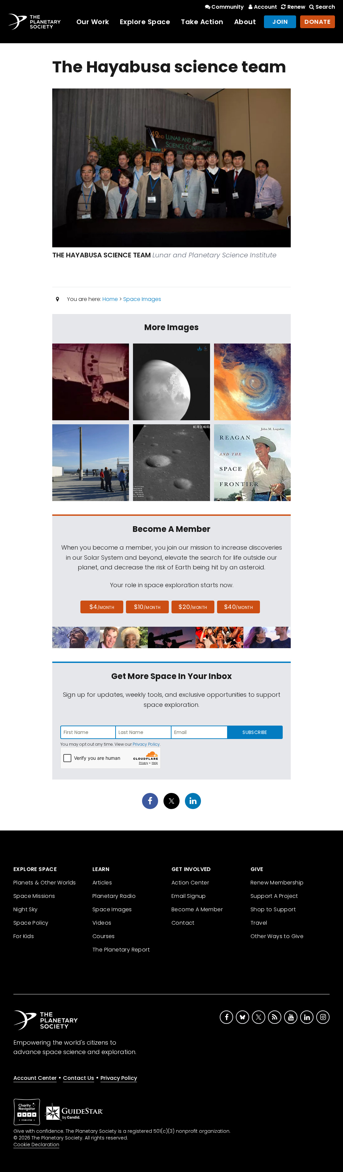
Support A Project (274, 896)
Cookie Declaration (36, 1144)
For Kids (23, 936)
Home (110, 299)
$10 (147, 607)
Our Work (92, 21)
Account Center (35, 1078)
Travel (259, 923)
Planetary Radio (114, 896)
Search (325, 7)
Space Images (142, 299)
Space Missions (34, 896)
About (245, 21)
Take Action (202, 21)
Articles (102, 882)
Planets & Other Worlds (44, 882)
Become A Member (197, 909)
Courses (103, 936)
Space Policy (31, 923)
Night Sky (25, 909)
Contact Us (78, 1078)
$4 (102, 607)
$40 (238, 607)
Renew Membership (277, 882)
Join (280, 21)
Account (265, 7)
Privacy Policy (146, 744)
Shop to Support (273, 909)
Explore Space (145, 21)
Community (227, 7)
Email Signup (189, 896)
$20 (193, 607)
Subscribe (255, 732)
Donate (317, 21)
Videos (101, 923)
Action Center (190, 882)
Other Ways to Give (277, 936)
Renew (296, 7)
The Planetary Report (121, 949)
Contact (183, 923)
